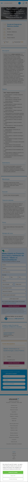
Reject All (13, 475)
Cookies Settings (13, 479)
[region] (14, 472)
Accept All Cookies (13, 472)
